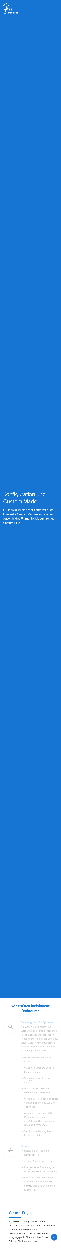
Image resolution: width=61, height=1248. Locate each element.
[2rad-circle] (10, 13)
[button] (5, 1242)
